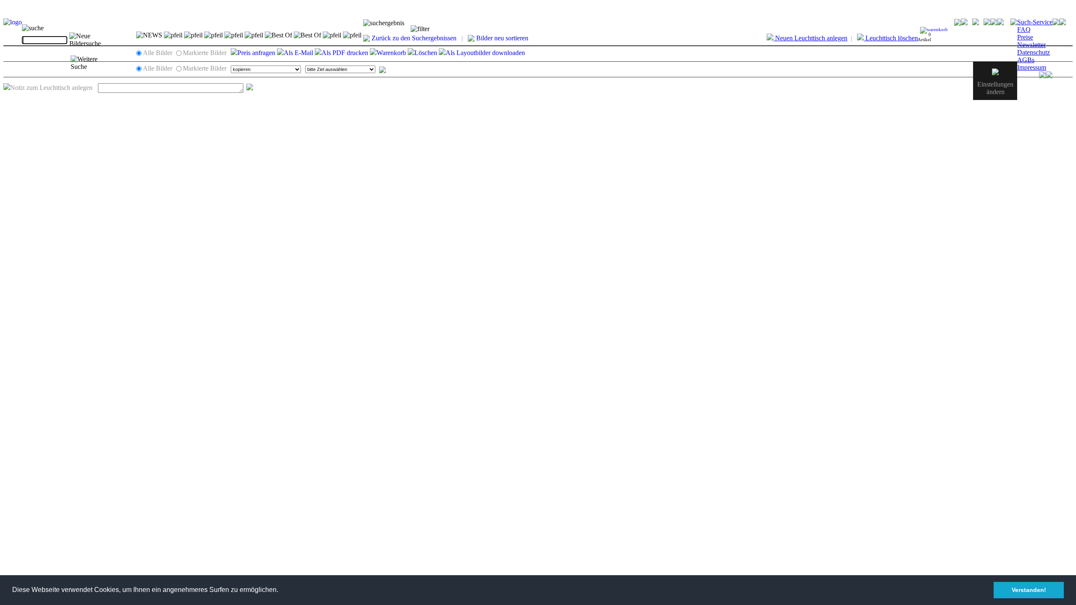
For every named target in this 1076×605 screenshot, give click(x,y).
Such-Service (1034, 22)
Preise (1025, 37)
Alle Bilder (157, 52)
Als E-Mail (298, 52)
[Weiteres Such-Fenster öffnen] (93, 63)
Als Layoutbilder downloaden (485, 52)
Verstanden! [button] (1029, 590)
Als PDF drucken (345, 52)
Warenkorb (391, 52)
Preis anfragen (256, 52)
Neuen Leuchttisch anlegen (810, 38)
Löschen (425, 52)
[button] (281, 590)
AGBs (1025, 59)
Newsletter (1031, 44)
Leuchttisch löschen (891, 38)
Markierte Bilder (205, 52)
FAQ (1024, 29)
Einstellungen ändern (995, 88)
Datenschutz (1033, 52)
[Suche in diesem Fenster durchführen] (92, 39)
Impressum (1031, 67)
